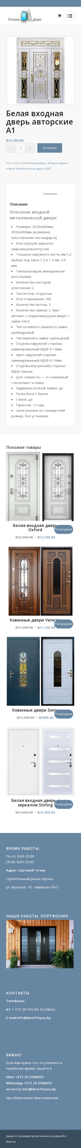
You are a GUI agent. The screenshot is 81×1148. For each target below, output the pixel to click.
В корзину (50, 148)
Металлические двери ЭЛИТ (33, 168)
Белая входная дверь (33, 163)
